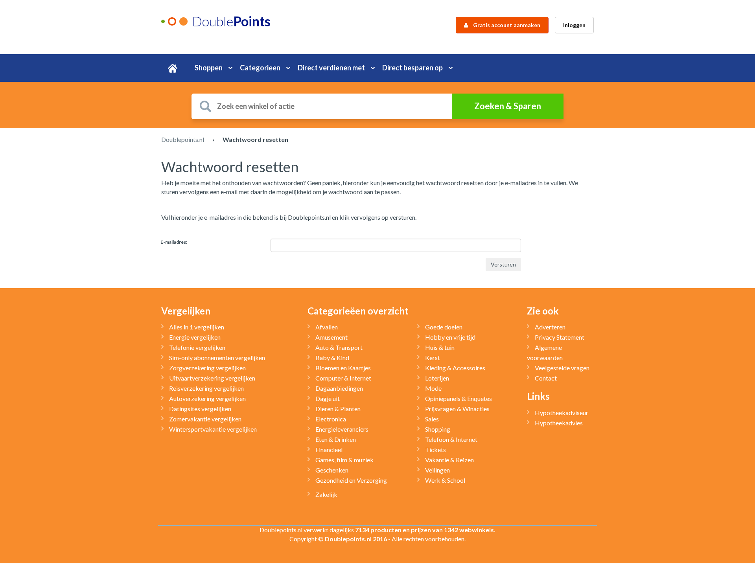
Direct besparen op (412, 67)
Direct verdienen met (331, 67)
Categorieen (260, 67)
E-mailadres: (173, 242)
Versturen (503, 264)
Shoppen (209, 67)
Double (231, 21)
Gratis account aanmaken (506, 25)
